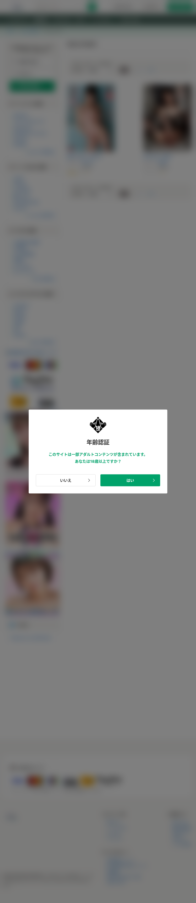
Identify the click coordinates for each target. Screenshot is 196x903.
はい (130, 480)
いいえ (65, 480)
